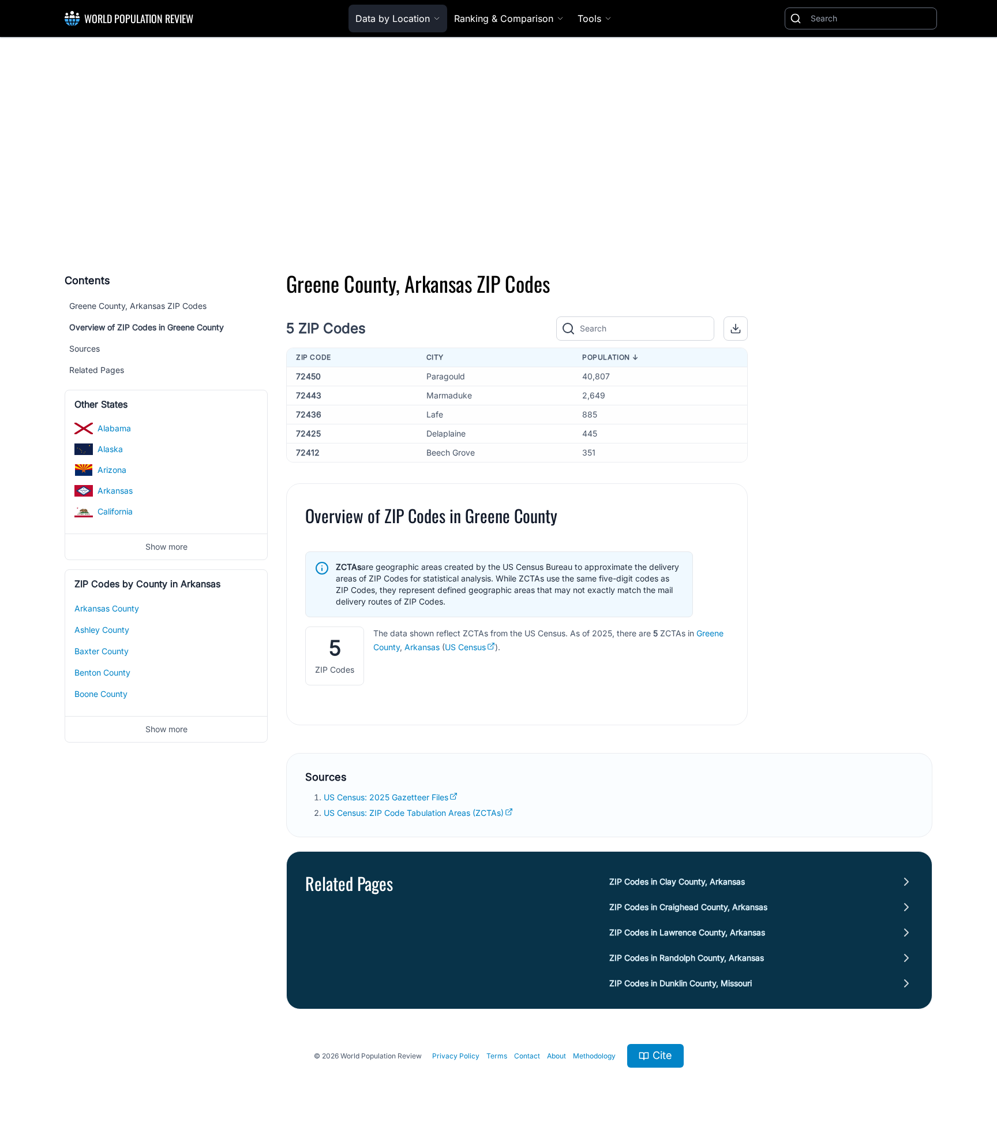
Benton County (102, 672)
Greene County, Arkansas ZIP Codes (138, 306)
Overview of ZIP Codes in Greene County (146, 327)
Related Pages (96, 370)
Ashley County (101, 630)
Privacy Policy (455, 1055)
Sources (84, 348)
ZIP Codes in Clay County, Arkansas (677, 881)
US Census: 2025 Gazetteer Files (386, 797)
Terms (496, 1055)
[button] (736, 328)
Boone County (101, 694)
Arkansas (422, 647)
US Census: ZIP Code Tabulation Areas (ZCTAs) (414, 813)
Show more (166, 546)
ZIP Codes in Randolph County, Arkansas (686, 958)
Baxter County (101, 651)
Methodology (594, 1055)
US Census (465, 647)
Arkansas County (106, 608)
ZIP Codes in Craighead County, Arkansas (688, 907)
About (556, 1055)
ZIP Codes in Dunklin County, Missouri (680, 983)
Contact (527, 1055)
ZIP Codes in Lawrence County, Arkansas (687, 932)
